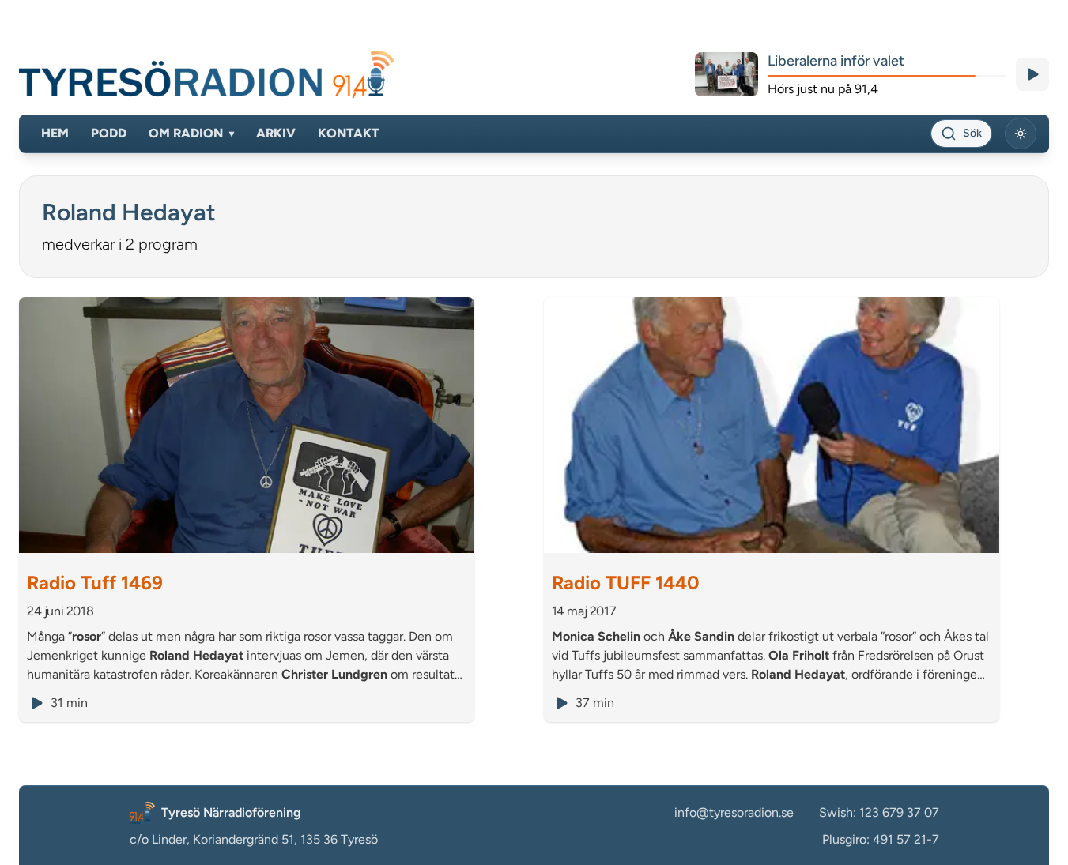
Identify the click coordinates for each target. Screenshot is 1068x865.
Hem (55, 133)
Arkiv (276, 133)
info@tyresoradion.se (734, 812)
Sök (972, 133)
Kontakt (348, 133)
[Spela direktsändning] (1032, 74)
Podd (108, 133)
